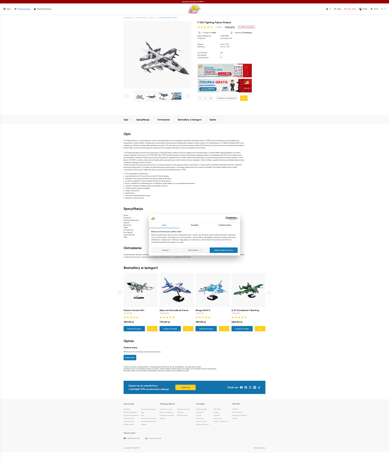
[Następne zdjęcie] (188, 96)
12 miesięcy (247, 33)
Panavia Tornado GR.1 (134, 310)
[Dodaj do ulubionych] (244, 98)
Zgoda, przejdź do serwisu (223, 250)
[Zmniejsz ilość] (199, 98)
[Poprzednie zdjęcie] (127, 96)
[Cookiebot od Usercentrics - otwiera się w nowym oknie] (227, 218)
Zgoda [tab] (164, 225)
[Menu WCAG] (328, 9)
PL (382, 9)
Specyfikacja (142, 119)
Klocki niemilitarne (44, 9)
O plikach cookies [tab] (225, 225)
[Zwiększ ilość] (212, 98)
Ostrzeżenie (163, 119)
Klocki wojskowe (24, 9)
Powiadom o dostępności (226, 98)
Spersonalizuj (193, 250)
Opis (126, 119)
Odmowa (165, 250)
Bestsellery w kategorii (189, 119)
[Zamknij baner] (237, 218)
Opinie (212, 119)
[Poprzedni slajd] (120, 293)
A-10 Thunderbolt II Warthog (245, 310)
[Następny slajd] (269, 293)
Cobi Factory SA (226, 38)
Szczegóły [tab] (194, 225)
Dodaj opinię (130, 357)
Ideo (263, 448)
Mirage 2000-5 (203, 310)
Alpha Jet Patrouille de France (174, 310)
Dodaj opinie (230, 27)
